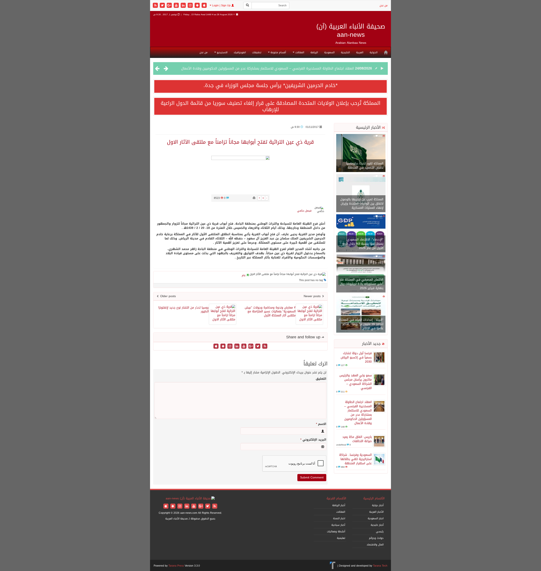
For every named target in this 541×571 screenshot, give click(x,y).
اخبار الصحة (339, 518)
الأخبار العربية (376, 512)
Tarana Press (176, 565)
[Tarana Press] (333, 565)
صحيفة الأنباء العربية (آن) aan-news (350, 30)
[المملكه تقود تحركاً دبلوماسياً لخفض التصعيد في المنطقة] (360, 153)
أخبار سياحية (338, 525)
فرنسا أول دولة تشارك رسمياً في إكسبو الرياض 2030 (356, 357)
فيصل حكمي (304, 210)
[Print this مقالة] (254, 198)
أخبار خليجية (377, 525)
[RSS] (155, 5)
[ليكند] (183, 5)
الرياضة (314, 52)
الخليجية (345, 52)
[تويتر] (162, 5)
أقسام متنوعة (278, 52)
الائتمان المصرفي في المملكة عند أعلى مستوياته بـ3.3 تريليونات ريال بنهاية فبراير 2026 (361, 284)
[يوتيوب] (176, 5)
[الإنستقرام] (190, 5)
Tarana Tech (380, 565)
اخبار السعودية (376, 518)
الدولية (373, 52)
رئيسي (380, 531)
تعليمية (341, 538)
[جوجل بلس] (169, 5)
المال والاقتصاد (375, 544)
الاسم (321, 424)
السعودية (329, 52)
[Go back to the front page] (190, 499)
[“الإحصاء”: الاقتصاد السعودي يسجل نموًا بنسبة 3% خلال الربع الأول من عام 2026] (360, 233)
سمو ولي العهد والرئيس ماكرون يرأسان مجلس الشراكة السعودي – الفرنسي (355, 382)
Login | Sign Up (221, 5)
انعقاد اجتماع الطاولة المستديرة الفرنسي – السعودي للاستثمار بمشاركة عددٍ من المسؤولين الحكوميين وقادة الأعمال (267, 68)
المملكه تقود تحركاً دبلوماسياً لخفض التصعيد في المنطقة (364, 166)
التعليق (321, 379)
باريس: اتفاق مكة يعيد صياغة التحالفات (357, 439)
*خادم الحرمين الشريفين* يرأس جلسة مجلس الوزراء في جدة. (270, 85)
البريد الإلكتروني (313, 440)
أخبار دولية (378, 505)
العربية (359, 52)
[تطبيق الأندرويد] (197, 5)
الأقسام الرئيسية (374, 498)
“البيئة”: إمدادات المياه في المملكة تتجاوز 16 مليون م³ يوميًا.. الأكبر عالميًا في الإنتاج (361, 324)
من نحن (384, 5)
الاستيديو (221, 52)
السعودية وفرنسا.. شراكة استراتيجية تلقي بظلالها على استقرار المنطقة (355, 459)
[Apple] (204, 5)
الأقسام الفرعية (336, 498)
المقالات (299, 52)
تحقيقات (256, 52)
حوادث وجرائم (376, 538)
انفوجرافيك (240, 52)
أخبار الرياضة (338, 505)
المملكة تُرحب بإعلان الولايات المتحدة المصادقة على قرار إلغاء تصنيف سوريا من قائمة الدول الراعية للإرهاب (270, 106)
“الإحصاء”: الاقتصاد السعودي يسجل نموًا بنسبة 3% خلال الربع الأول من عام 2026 (362, 244)
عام (244, 275)
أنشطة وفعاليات (336, 531)
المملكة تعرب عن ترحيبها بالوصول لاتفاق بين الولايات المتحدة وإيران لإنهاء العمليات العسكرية (361, 204)
